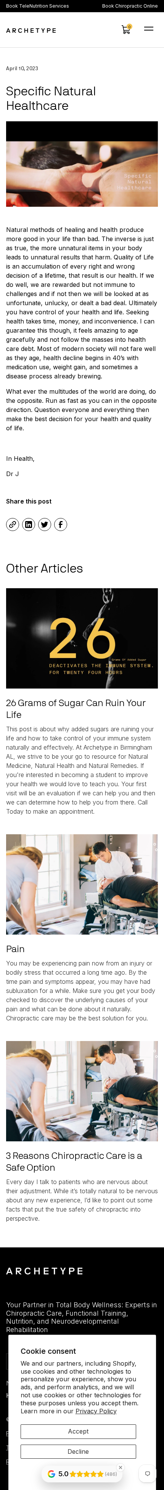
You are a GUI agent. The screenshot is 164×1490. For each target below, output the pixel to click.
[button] (125, 29)
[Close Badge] (120, 1467)
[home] (31, 29)
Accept (78, 1431)
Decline (78, 1451)
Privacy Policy (96, 1411)
